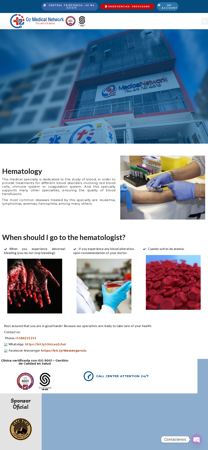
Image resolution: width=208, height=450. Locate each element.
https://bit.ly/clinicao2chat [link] (45, 344)
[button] (204, 21)
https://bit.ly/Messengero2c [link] (64, 350)
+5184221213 (26, 338)
